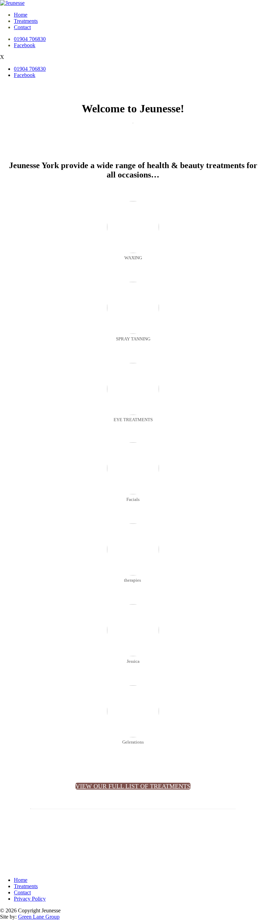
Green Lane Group (39, 917)
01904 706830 (30, 39)
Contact (22, 27)
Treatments (26, 21)
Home (20, 15)
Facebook (24, 45)
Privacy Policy (30, 899)
